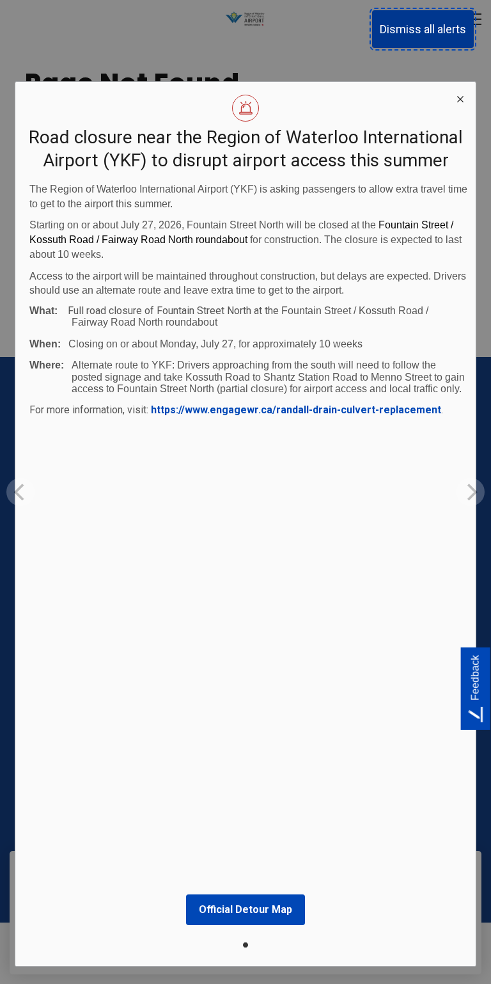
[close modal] (460, 97)
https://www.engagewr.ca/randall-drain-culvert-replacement (296, 410)
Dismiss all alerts (423, 29)
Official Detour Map (245, 909)
